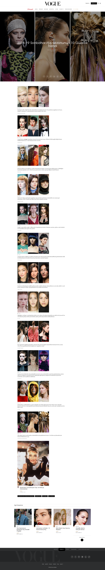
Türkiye (61, 549)
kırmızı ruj (38, 496)
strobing (45, 496)
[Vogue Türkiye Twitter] (75, 557)
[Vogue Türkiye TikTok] (89, 557)
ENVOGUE (46, 9)
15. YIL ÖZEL (75, 9)
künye (67, 549)
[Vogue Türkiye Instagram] (79, 557)
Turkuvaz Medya (53, 567)
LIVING (56, 9)
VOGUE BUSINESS (68, 9)
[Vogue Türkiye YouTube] (82, 557)
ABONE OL (94, 3)
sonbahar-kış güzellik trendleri (26, 496)
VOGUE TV (61, 9)
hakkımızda (73, 549)
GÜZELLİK (41, 9)
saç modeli (51, 496)
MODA (36, 9)
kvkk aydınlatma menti (84, 549)
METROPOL (51, 9)
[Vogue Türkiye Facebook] (72, 557)
